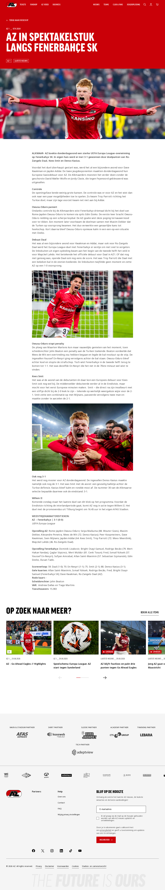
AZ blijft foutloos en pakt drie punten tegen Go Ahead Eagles (119, 665)
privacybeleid (105, 830)
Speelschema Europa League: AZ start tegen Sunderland (72, 665)
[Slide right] (105, 678)
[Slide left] (60, 678)
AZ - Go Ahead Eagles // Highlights (26, 663)
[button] (23, 4)
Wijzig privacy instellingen (69, 814)
